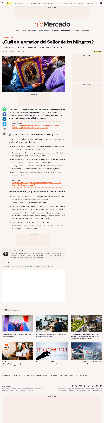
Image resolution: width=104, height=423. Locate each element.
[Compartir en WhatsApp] (4, 109)
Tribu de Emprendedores (76, 389)
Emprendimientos (44, 31)
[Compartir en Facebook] (4, 114)
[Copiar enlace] (4, 134)
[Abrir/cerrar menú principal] (2, 3)
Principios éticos (97, 391)
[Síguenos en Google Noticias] (4, 129)
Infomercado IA (62, 389)
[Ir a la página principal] (52, 24)
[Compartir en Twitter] (4, 124)
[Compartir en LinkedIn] (4, 119)
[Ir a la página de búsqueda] (101, 3)
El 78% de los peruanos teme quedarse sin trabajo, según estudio (51, 335)
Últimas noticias (20, 31)
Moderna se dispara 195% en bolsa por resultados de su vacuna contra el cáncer (51, 363)
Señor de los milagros (45, 266)
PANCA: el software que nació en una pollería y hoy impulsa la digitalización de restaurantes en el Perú (16, 364)
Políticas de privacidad (83, 391)
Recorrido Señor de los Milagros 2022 (18, 266)
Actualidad (32, 31)
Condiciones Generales (66, 391)
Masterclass (90, 389)
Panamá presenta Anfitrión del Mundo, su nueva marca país (16, 335)
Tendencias (65, 31)
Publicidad (98, 389)
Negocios (55, 31)
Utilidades (75, 31)
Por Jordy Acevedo (8, 51)
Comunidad (85, 31)
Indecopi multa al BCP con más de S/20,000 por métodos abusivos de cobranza (86, 363)
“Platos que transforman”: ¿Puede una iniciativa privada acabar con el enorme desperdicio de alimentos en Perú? (85, 336)
